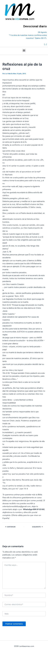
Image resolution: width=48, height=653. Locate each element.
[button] (24, 50)
